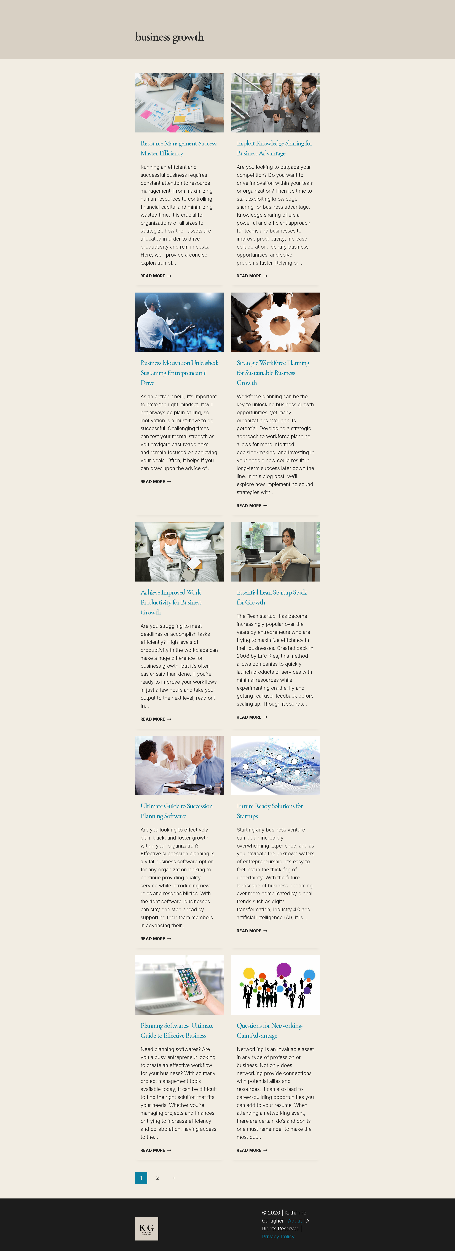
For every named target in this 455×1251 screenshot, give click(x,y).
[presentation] (179, 102)
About (295, 1221)
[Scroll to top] (445, 1243)
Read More (156, 275)
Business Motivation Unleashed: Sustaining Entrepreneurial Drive (179, 372)
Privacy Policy (278, 1237)
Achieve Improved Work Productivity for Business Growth (171, 602)
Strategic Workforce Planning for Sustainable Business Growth (273, 372)
